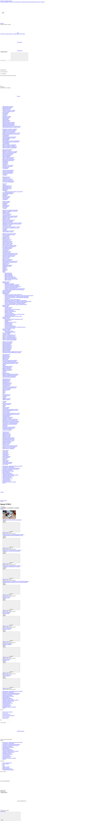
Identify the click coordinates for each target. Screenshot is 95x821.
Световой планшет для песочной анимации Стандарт (13, 535)
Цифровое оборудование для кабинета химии (13, 316)
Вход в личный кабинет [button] (7, 762)
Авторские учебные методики (8, 475)
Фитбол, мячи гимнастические (10, 277)
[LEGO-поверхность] (49, 674)
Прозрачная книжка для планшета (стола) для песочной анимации (15, 582)
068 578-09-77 (19, 42)
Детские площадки (6, 478)
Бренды (4, 482)
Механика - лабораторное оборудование (12, 299)
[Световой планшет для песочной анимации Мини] (49, 514)
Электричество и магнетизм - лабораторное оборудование (16, 300)
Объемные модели (8, 324)
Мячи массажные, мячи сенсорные (11, 278)
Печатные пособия (8, 312)
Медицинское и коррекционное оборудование (11, 468)
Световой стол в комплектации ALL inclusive (11, 566)
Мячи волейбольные (9, 274)
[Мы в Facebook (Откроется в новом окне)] (8, 10)
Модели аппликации (9, 325)
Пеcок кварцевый (6, 613)
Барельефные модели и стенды (10, 322)
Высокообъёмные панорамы (10, 331)
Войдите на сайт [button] (6, 532)
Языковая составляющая (9, 283)
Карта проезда (3, 811)
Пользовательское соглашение (38, 1)
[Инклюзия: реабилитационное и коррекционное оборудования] (5, 721)
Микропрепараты (8, 320)
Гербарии (6, 321)
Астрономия (7, 298)
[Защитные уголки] (49, 596)
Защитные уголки (6, 597)
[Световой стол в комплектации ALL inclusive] (49, 565)
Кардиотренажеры (6, 697)
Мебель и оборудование (7, 698)
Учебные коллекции (8, 307)
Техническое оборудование (10, 315)
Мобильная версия (20, 731)
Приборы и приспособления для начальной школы (14, 289)
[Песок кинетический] (49, 628)
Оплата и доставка (14, 1)
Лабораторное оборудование (10, 326)
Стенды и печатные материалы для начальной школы (15, 288)
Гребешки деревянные (7, 644)
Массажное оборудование (7, 695)
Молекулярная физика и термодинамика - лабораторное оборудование (18, 301)
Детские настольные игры (7, 477)
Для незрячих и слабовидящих (8, 467)
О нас (9, 1)
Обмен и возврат (21, 1)
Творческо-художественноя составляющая (13, 286)
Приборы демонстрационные (10, 311)
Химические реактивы (9, 313)
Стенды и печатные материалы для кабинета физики (15, 303)
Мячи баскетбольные (9, 275)
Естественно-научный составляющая (12, 285)
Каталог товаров (3, 1)
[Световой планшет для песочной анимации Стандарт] (49, 534)
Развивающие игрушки (7, 476)
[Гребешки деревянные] (49, 643)
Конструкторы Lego (6, 480)
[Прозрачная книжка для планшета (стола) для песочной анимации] (49, 581)
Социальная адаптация (7, 479)
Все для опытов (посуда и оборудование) (12, 309)
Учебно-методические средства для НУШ (10, 474)
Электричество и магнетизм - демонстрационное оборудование (17, 297)
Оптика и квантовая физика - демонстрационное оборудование (17, 296)
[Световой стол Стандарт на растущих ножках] (49, 550)
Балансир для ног (6, 660)
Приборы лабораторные (9, 310)
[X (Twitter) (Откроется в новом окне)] (25, 10)
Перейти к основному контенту (6, 0)
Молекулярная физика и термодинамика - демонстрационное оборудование (19, 295)
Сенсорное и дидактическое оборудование (11, 694)
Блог (7, 1)
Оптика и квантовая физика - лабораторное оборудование (16, 302)
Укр (3, 12)
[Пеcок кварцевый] (49, 612)
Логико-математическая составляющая (12, 284)
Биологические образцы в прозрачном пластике (14, 319)
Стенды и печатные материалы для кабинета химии (14, 314)
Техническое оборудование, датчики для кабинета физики (16, 304)
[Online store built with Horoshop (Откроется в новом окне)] (20, 739)
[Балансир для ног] (49, 659)
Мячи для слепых (8, 279)
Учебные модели (8, 308)
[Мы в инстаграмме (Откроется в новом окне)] (41, 10)
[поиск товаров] (19, 56)
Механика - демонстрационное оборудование (13, 294)
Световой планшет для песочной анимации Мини (12, 519)
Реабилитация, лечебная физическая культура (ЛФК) (12, 466)
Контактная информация (28, 1)
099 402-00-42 (19, 50)
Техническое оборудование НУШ (11, 287)
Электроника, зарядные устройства (9, 481)
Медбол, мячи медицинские (10, 276)
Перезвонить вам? (4, 51)
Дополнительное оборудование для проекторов (14, 191)
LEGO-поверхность (6, 675)
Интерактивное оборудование (8, 696)
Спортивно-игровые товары (8, 473)
